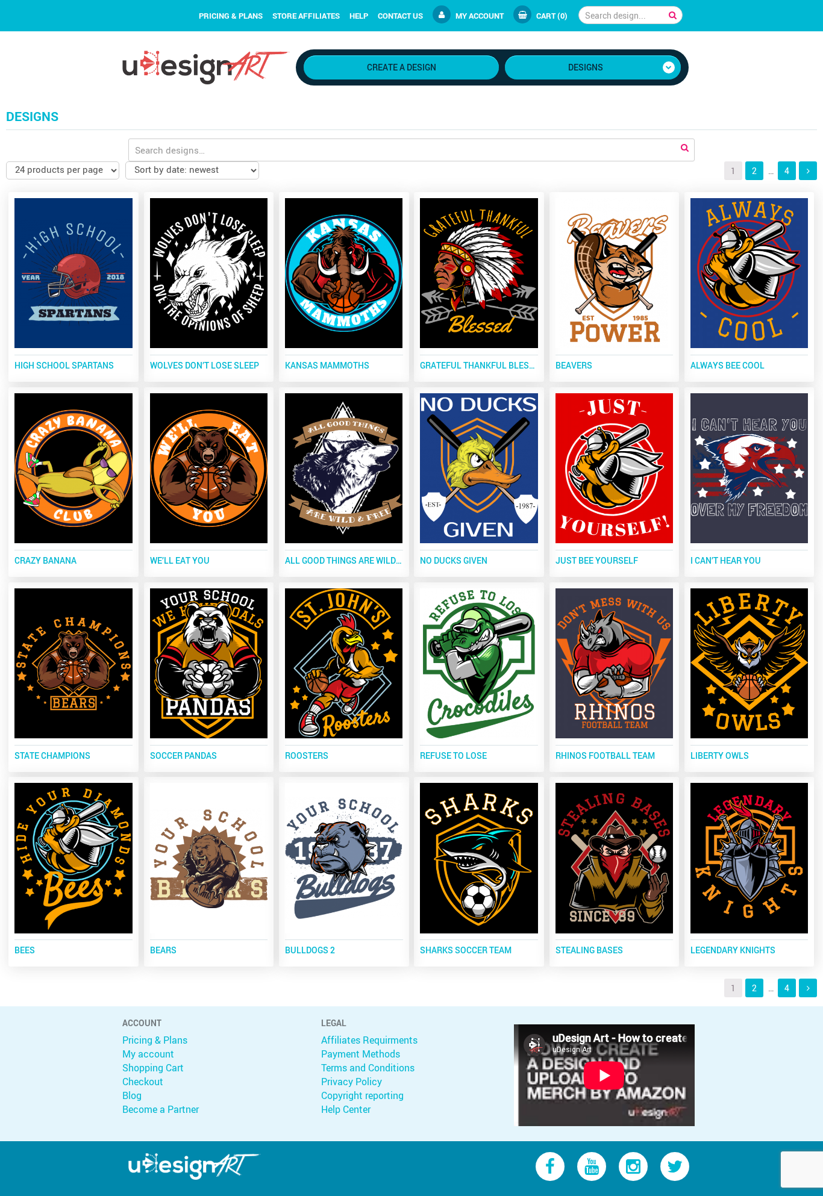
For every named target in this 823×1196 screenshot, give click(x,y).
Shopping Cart (153, 1067)
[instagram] (633, 1165)
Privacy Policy (351, 1081)
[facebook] (550, 1165)
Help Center (346, 1109)
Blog (132, 1095)
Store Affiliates (306, 15)
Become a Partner (160, 1109)
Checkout (142, 1081)
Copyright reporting (362, 1095)
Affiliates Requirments (369, 1040)
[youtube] (592, 1165)
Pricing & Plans (231, 15)
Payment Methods (360, 1054)
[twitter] (675, 1165)
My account (479, 15)
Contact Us (400, 15)
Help (358, 15)
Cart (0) (552, 15)
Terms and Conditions (368, 1067)
